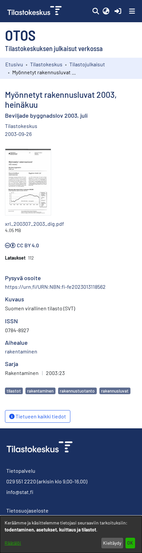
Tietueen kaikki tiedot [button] (40, 416)
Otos (20, 35)
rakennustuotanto (77, 391)
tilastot (14, 391)
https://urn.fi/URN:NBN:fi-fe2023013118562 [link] (55, 286)
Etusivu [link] (14, 64)
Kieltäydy (112, 543)
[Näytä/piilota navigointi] (132, 11)
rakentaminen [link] (21, 351)
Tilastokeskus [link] (46, 64)
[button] (95, 11)
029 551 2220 (21, 481)
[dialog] (71, 534)
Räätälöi (13, 543)
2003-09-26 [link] (18, 134)
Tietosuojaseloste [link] (27, 510)
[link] (35, 11)
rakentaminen (40, 391)
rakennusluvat (114, 391)
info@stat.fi (19, 492)
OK (130, 543)
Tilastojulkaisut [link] (87, 64)
